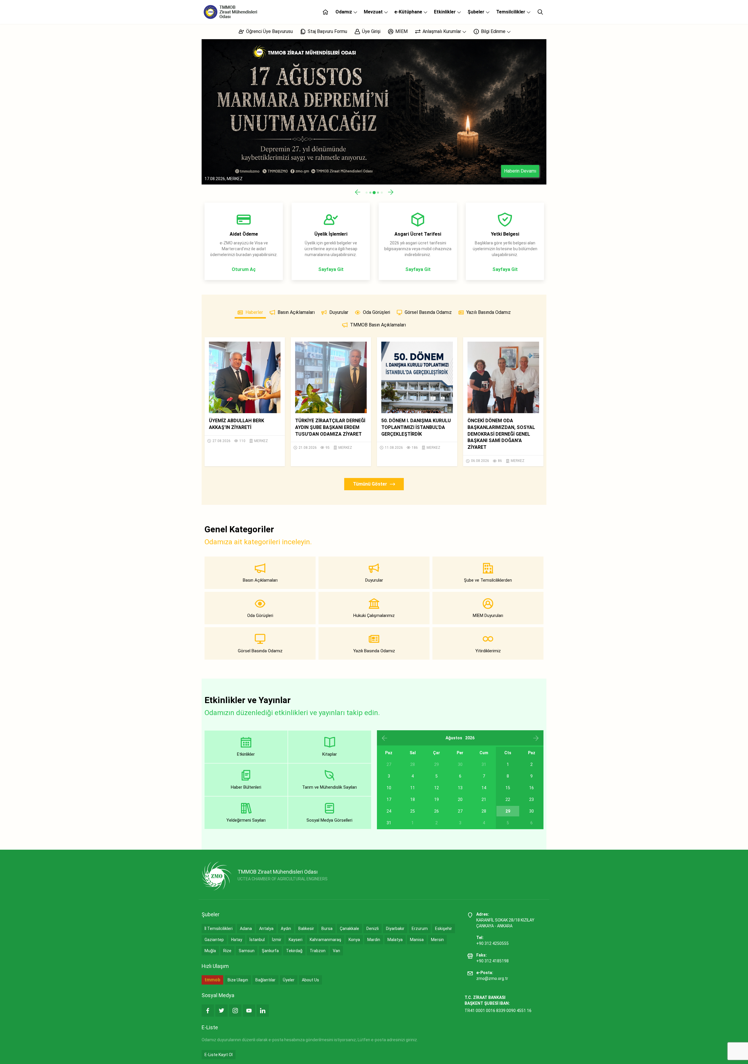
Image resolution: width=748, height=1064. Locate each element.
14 (484, 787)
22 (507, 799)
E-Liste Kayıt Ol (219, 1054)
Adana (246, 928)
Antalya (266, 928)
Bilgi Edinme (493, 31)
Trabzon (317, 950)
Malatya (395, 939)
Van (336, 950)
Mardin (373, 939)
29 (507, 811)
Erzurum (420, 928)
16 (531, 787)
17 (389, 799)
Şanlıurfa (270, 950)
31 (389, 822)
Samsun (246, 950)
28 (484, 811)
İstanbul (257, 939)
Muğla (210, 950)
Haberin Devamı (520, 171)
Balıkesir (306, 928)
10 (389, 787)
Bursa (327, 928)
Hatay (236, 939)
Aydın (286, 928)
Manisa (417, 939)
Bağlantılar (265, 980)
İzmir (276, 939)
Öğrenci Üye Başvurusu (269, 31)
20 (460, 799)
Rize (227, 950)
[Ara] (540, 12)
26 (436, 811)
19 (436, 799)
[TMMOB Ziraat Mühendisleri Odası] (217, 876)
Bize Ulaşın (238, 980)
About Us (310, 980)
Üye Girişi (370, 31)
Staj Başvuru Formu (327, 31)
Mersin (437, 939)
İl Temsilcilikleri (219, 928)
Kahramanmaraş (325, 939)
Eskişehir (443, 928)
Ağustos (454, 738)
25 (412, 811)
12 (436, 787)
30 (531, 811)
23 (531, 799)
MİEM (401, 31)
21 (484, 799)
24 (389, 811)
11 (412, 787)
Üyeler (289, 980)
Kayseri (295, 939)
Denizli (372, 928)
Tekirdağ (294, 950)
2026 (470, 738)
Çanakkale (349, 928)
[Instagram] (235, 1010)
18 (412, 799)
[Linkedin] (263, 1010)
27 (460, 811)
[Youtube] (249, 1010)
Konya (354, 939)
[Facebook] (208, 1010)
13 (460, 787)
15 (507, 787)
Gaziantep (214, 939)
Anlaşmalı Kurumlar (441, 31)
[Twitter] (221, 1010)
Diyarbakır (395, 928)
